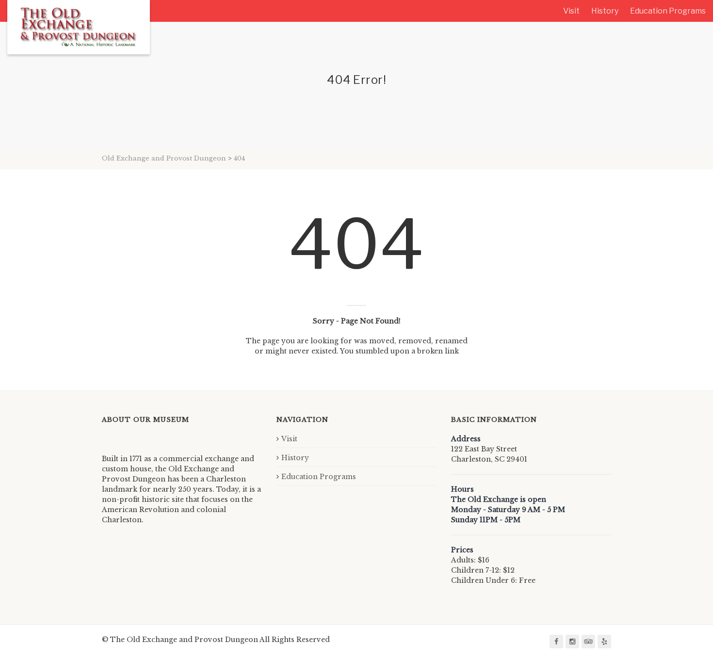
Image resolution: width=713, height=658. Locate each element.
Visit (571, 11)
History (604, 11)
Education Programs (668, 11)
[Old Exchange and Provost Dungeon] (78, 27)
